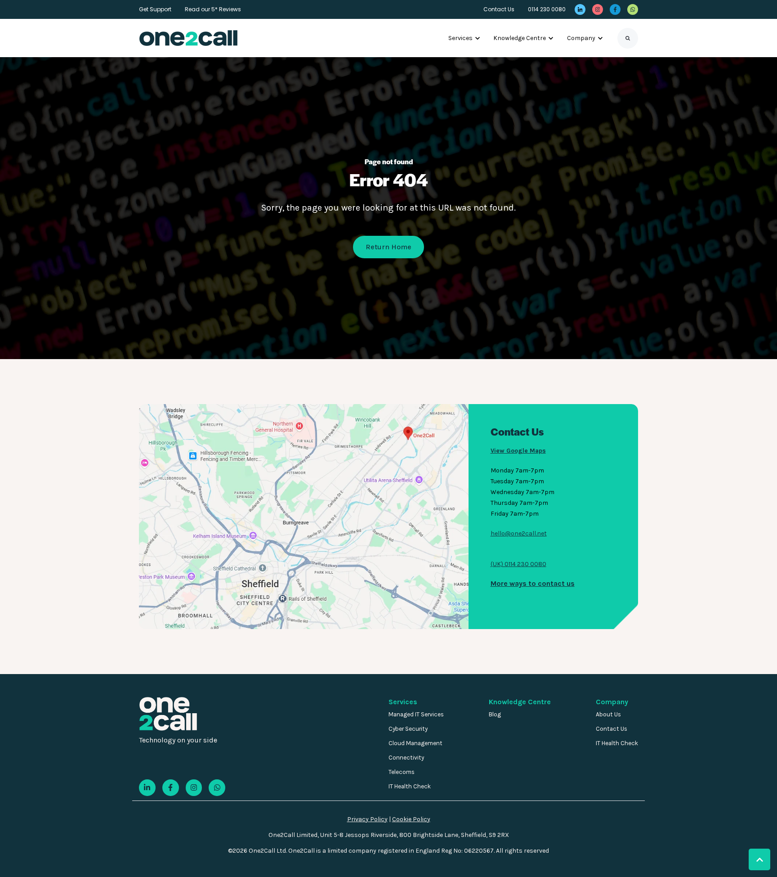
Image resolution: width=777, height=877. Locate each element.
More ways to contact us (533, 583)
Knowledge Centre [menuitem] (520, 701)
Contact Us (498, 9)
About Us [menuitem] (608, 714)
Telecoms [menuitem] (401, 772)
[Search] (627, 38)
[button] (759, 859)
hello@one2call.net (519, 533)
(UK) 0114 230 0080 (518, 564)
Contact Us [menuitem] (611, 728)
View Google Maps (518, 450)
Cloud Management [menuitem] (415, 743)
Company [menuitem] (612, 701)
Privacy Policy (367, 819)
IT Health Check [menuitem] (409, 786)
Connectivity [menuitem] (406, 757)
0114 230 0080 (547, 9)
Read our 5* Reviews (213, 9)
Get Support (155, 9)
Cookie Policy (411, 819)
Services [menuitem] (402, 701)
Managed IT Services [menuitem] (416, 714)
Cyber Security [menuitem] (408, 728)
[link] (580, 9)
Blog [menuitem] (495, 714)
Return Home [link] (388, 247)
